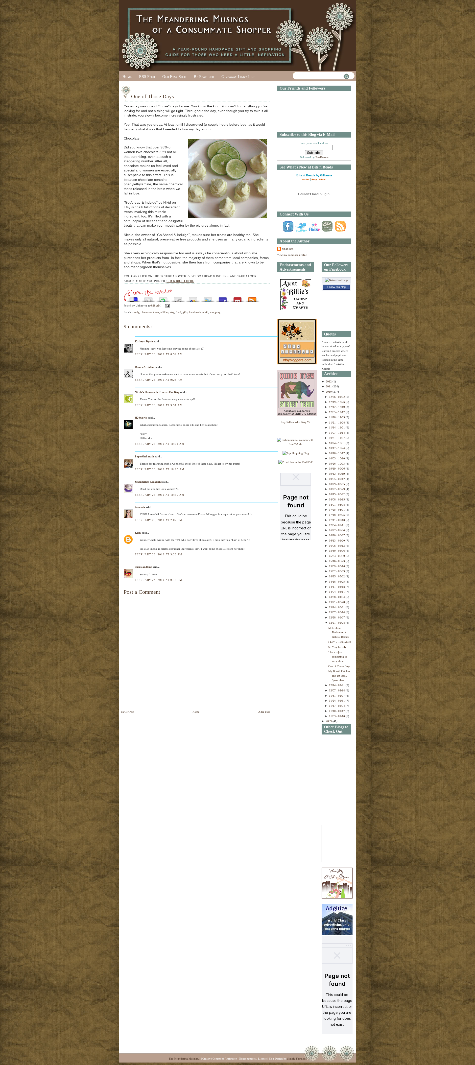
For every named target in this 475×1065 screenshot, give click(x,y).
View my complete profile (292, 254)
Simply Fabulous (297, 1058)
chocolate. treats (150, 312)
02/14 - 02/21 (337, 685)
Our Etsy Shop (174, 76)
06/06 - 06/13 (337, 545)
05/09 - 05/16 (337, 566)
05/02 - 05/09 (337, 571)
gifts (185, 312)
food (178, 312)
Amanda (140, 507)
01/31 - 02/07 (337, 695)
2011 (329, 386)
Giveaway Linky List (238, 76)
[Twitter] (301, 231)
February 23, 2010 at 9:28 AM (159, 379)
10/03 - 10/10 (337, 458)
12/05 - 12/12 (337, 412)
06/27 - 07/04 (337, 530)
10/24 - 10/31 (337, 443)
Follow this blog (336, 286)
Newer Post (127, 711)
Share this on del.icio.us (133, 298)
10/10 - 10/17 (337, 453)
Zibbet (322, 179)
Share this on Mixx (237, 298)
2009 (329, 721)
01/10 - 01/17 (337, 711)
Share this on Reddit (178, 298)
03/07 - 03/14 (337, 612)
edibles (164, 312)
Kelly (138, 532)
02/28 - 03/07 (337, 617)
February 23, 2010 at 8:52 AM (159, 354)
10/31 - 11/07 (337, 437)
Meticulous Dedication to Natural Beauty (338, 632)
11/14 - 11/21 (337, 427)
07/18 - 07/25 (337, 514)
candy (136, 312)
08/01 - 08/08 (337, 504)
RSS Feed (147, 76)
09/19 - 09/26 (337, 468)
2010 (329, 391)
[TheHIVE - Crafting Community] (295, 462)
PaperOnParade (144, 456)
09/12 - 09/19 (337, 473)
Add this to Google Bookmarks (193, 298)
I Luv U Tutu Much (339, 641)
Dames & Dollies (144, 366)
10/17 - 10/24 (337, 448)
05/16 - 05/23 (337, 561)
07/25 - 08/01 (337, 509)
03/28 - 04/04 (337, 596)
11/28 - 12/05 (337, 417)
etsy (172, 312)
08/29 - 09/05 (337, 484)
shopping (215, 312)
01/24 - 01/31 (337, 700)
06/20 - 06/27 (337, 535)
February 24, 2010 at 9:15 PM (158, 579)
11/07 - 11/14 (337, 432)
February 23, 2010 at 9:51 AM (159, 405)
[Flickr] (314, 231)
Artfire (305, 179)
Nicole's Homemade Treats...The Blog (157, 392)
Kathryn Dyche (144, 341)
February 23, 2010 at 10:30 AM (159, 494)
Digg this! (148, 298)
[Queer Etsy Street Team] (297, 414)
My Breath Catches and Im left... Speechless (339, 676)
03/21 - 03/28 (337, 602)
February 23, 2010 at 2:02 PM (158, 520)
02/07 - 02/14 (337, 690)
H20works (141, 417)
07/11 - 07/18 (337, 520)
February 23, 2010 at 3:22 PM (158, 554)
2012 (329, 381)
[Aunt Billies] (295, 309)
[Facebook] (288, 231)
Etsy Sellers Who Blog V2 (295, 422)
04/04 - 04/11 (337, 591)
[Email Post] (166, 305)
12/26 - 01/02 (337, 396)
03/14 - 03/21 (337, 607)
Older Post (264, 711)
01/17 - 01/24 (337, 705)
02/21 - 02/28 (337, 622)
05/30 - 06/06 (337, 550)
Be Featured (204, 76)
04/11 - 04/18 (337, 586)
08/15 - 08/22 (337, 494)
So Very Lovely (337, 646)
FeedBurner (322, 157)
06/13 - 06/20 (337, 540)
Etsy (314, 179)
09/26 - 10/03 (337, 463)
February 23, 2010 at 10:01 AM (159, 443)
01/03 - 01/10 (337, 716)
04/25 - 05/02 (337, 576)
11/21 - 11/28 (337, 422)
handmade (195, 312)
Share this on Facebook (222, 298)
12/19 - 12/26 (337, 402)
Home (127, 76)
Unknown (287, 248)
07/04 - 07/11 (337, 525)
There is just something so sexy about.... (337, 657)
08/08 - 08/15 (337, 499)
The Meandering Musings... (184, 1058)
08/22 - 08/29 (337, 489)
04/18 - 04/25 (337, 581)
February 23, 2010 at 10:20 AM (159, 469)
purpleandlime (143, 566)
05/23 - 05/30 (337, 555)
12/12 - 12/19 (337, 406)
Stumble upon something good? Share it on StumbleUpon (163, 298)
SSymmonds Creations (148, 481)
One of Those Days (152, 96)
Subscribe (252, 298)
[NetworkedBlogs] (336, 280)
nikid (205, 312)
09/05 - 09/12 (337, 478)
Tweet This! (207, 298)
